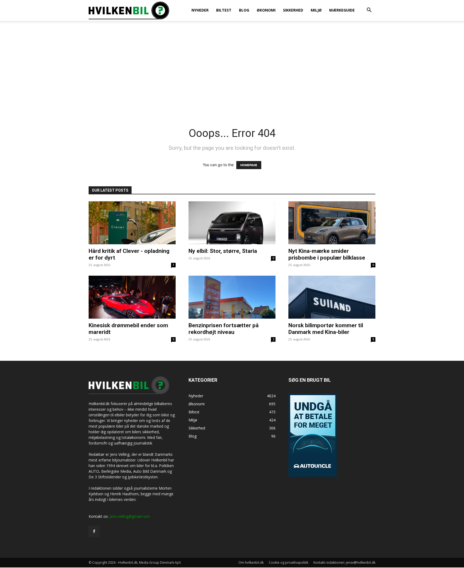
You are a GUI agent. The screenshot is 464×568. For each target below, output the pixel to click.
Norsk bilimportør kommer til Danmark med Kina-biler (325, 328)
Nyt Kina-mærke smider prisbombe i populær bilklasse (326, 254)
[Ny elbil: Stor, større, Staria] (232, 222)
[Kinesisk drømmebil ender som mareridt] (132, 297)
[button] (369, 10)
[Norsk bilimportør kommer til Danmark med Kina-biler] (331, 297)
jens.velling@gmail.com (130, 516)
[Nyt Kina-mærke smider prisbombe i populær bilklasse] (331, 222)
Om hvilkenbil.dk (251, 562)
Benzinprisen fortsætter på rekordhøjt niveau (224, 328)
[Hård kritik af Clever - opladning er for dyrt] (132, 222)
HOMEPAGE (248, 165)
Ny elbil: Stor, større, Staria (223, 251)
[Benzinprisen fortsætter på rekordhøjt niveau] (232, 297)
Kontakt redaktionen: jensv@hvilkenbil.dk (344, 562)
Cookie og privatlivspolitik (288, 562)
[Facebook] (94, 531)
